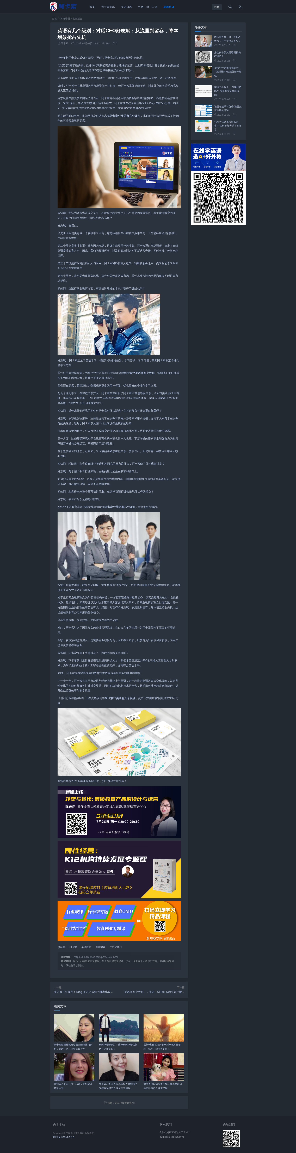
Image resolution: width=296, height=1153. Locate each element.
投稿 (216, 7)
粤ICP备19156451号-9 (63, 1137)
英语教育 (86, 947)
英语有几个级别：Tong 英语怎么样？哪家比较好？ (85, 992)
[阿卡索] (63, 10)
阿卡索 (73, 947)
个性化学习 (116, 947)
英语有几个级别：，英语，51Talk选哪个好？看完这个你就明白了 (164, 992)
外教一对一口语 (147, 7)
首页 (92, 7)
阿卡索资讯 (108, 7)
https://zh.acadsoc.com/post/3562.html (96, 956)
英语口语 (126, 7)
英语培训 (168, 7)
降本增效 (100, 947)
